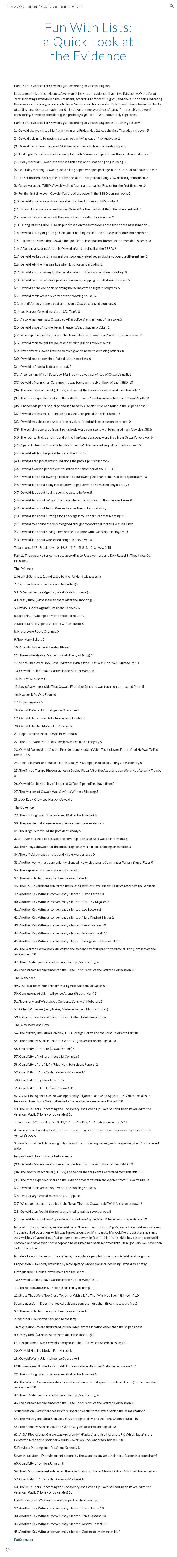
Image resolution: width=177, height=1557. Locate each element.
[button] (5, 6)
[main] (88, 41)
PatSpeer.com (24, 1539)
